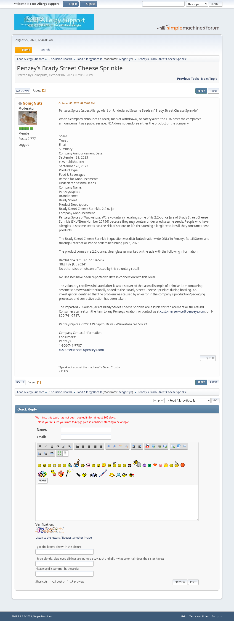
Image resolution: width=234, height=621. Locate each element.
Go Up (20, 382)
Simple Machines (42, 616)
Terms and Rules (199, 616)
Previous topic (188, 79)
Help (183, 616)
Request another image (77, 538)
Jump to (158, 400)
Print (213, 90)
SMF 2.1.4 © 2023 (22, 616)
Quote (210, 358)
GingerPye (125, 59)
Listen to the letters (47, 538)
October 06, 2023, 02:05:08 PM (76, 103)
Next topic (209, 79)
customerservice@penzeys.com (182, 311)
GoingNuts (33, 103)
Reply (201, 90)
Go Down (22, 90)
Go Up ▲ (217, 616)
